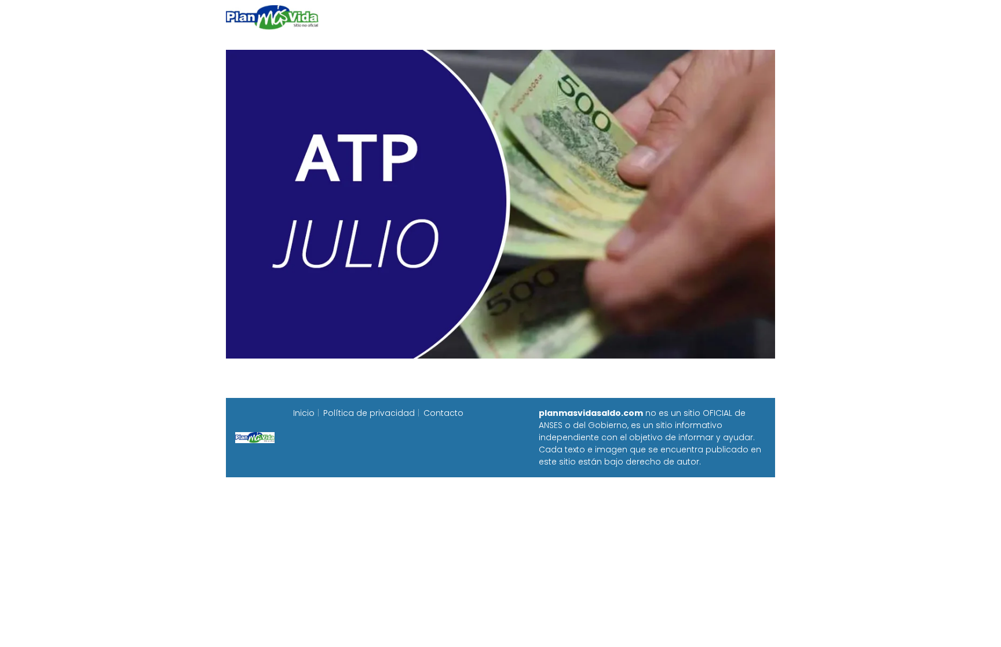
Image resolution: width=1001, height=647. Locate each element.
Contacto (443, 413)
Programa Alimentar (730, 17)
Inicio (371, 17)
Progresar (646, 17)
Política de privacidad (369, 413)
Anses (494, 17)
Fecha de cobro (571, 17)
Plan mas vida (432, 17)
